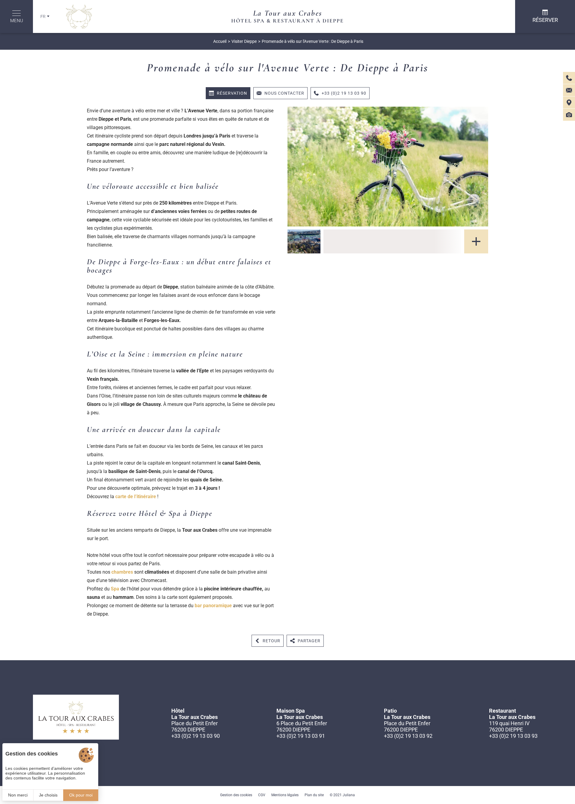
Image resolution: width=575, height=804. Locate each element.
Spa (115, 589)
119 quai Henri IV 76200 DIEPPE (509, 726)
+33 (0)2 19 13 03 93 (513, 736)
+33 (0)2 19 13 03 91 (300, 736)
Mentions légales (285, 795)
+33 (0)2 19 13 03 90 (195, 736)
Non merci (18, 795)
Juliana (349, 795)
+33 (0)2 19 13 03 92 (408, 736)
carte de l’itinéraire (136, 496)
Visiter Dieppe (244, 41)
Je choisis (48, 795)
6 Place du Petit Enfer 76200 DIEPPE (301, 726)
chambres (122, 572)
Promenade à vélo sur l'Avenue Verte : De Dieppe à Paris (312, 41)
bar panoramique (213, 605)
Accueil (219, 41)
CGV (261, 795)
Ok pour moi (81, 795)
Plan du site (314, 795)
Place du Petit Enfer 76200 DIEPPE (194, 726)
